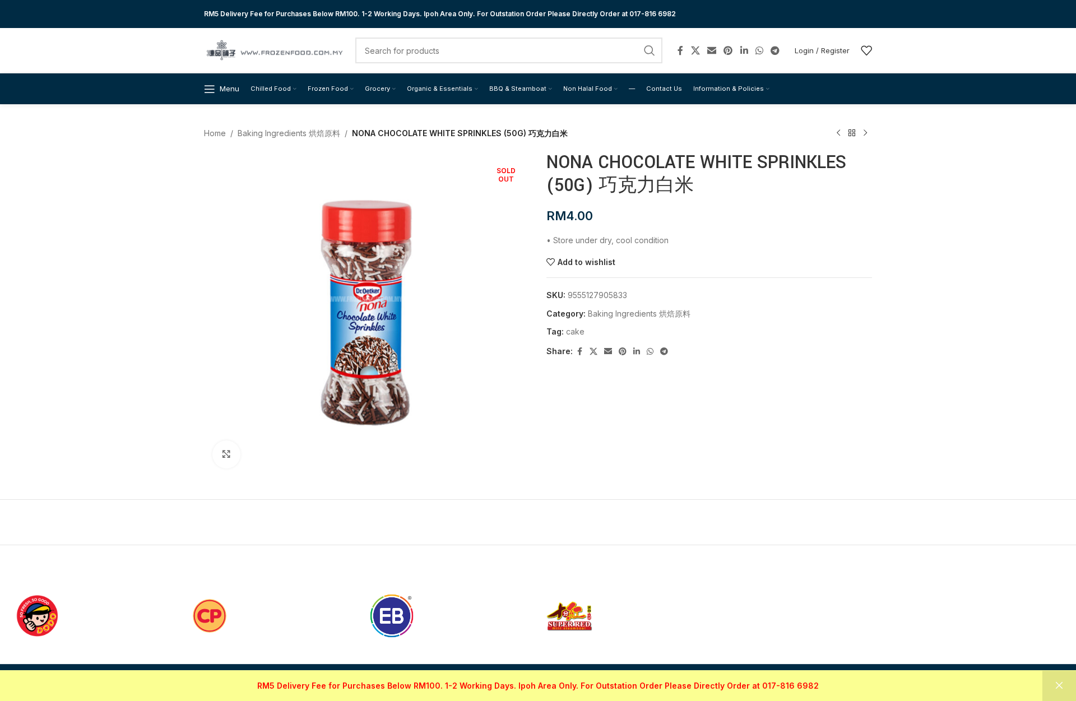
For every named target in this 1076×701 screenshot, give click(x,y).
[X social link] (695, 50)
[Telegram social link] (775, 50)
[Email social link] (711, 50)
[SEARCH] (649, 50)
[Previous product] (838, 133)
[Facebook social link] (680, 50)
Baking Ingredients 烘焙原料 (289, 133)
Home (215, 133)
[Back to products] (852, 133)
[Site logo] (274, 49)
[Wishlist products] (866, 50)
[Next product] (865, 133)
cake (575, 331)
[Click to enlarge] (226, 454)
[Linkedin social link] (744, 50)
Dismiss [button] (1059, 686)
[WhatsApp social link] (759, 50)
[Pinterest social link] (728, 50)
